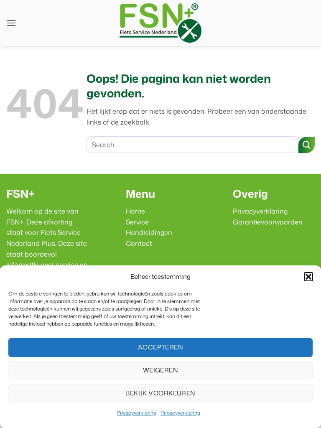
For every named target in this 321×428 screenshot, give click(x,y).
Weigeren (160, 370)
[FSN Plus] (160, 23)
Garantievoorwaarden (268, 222)
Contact (139, 243)
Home (135, 211)
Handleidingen (149, 232)
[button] (308, 277)
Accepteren (160, 347)
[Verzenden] (306, 145)
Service (137, 222)
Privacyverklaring (136, 412)
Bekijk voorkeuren (160, 393)
